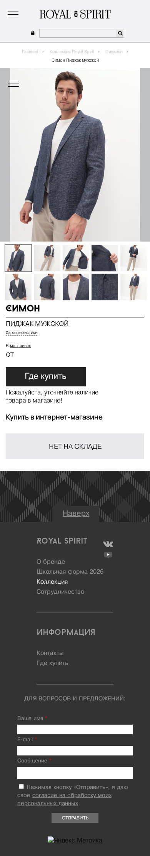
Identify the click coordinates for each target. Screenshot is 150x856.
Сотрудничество (60, 592)
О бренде (21, 5)
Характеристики (21, 332)
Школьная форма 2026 (70, 572)
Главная (30, 51)
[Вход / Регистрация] (32, 33)
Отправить (75, 818)
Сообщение (34, 761)
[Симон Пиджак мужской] (18, 258)
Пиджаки (113, 51)
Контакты (50, 653)
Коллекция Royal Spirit (72, 51)
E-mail (27, 739)
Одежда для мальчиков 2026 (105, 5)
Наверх (76, 513)
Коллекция (51, 5)
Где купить (52, 663)
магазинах (20, 345)
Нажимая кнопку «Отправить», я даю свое (72, 795)
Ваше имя (32, 718)
